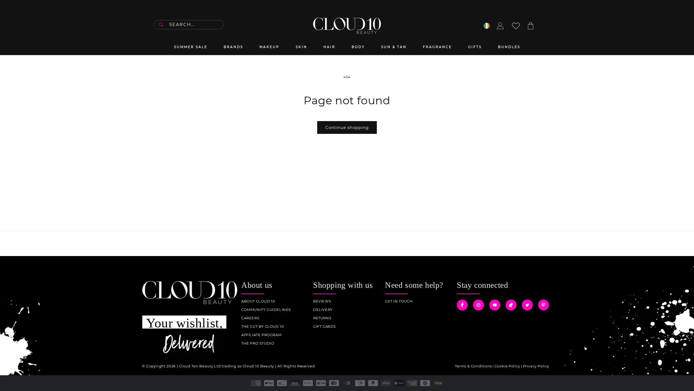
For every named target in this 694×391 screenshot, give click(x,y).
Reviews (322, 301)
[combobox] (189, 24)
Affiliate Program (261, 335)
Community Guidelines (266, 309)
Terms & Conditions (473, 366)
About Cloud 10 (258, 301)
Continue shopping (347, 127)
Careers (250, 318)
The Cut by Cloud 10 (262, 326)
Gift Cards (324, 326)
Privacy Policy (536, 366)
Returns (322, 318)
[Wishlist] (515, 26)
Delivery (323, 309)
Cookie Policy (507, 366)
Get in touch (399, 301)
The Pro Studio (257, 343)
